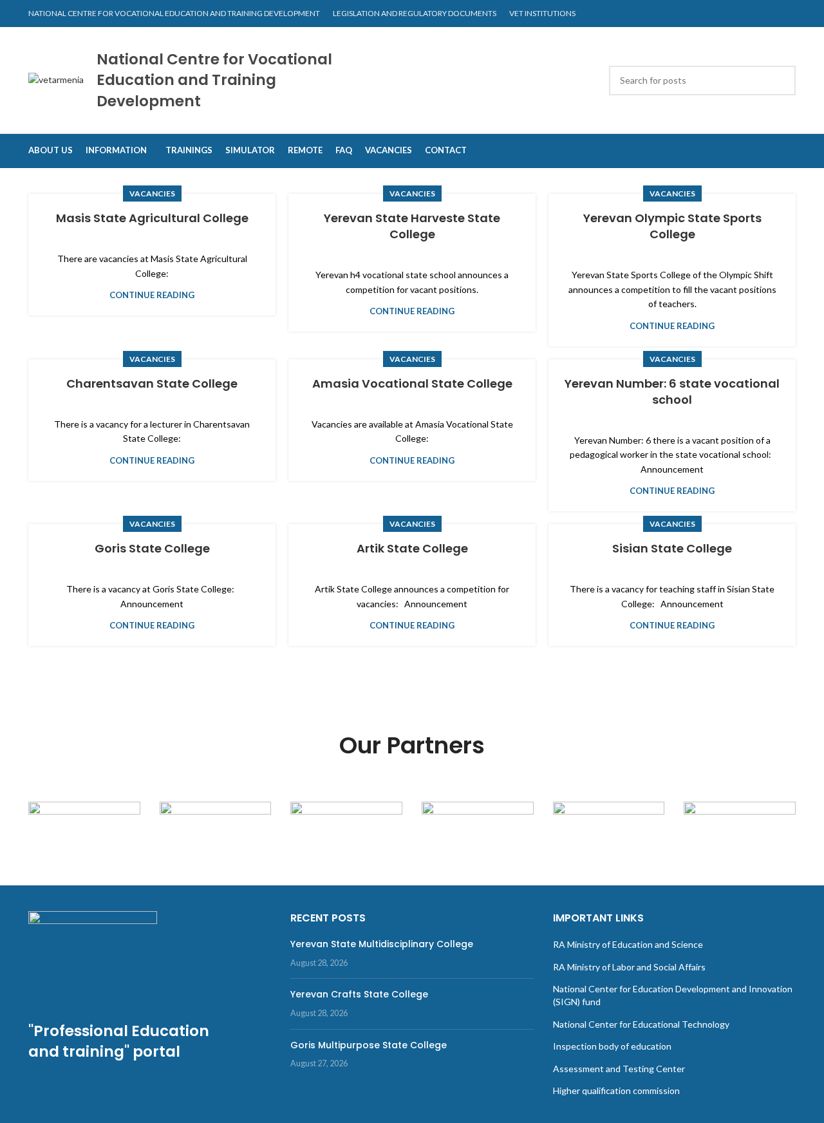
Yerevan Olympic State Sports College (672, 226)
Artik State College (412, 548)
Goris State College (152, 548)
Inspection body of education (612, 1046)
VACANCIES (152, 193)
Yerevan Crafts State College (359, 994)
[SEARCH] (781, 80)
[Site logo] (56, 78)
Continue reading (151, 295)
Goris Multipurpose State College (368, 1045)
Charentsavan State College (152, 383)
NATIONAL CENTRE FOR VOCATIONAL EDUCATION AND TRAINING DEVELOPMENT (174, 13)
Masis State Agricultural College (152, 218)
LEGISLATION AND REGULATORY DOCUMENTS (414, 13)
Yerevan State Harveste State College (412, 226)
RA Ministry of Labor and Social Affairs (629, 966)
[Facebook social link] (788, 13)
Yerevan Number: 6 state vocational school (672, 391)
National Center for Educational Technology (641, 1024)
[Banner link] (84, 829)
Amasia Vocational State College (412, 383)
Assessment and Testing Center (619, 1068)
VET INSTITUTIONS (542, 13)
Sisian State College (672, 548)
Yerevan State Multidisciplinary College (381, 944)
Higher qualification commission (616, 1090)
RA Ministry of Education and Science (628, 944)
